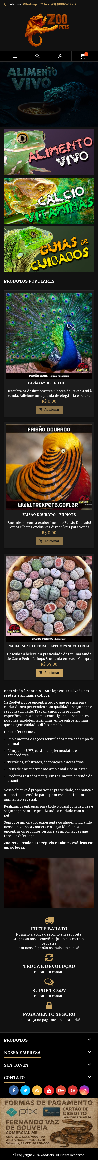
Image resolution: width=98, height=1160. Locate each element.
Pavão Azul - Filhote (49, 383)
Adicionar (49, 409)
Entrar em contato (49, 972)
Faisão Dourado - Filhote (49, 514)
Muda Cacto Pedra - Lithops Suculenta (49, 646)
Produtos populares (29, 281)
